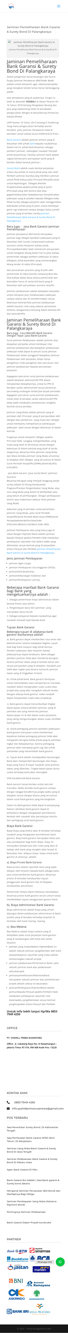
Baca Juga (12, 333)
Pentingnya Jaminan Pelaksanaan (26, 1212)
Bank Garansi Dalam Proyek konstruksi (29, 1222)
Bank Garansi (14, 139)
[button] (60, 1261)
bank (32, 143)
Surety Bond (13, 168)
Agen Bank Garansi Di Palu (22, 1169)
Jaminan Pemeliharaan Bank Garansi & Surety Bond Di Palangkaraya (32, 66)
